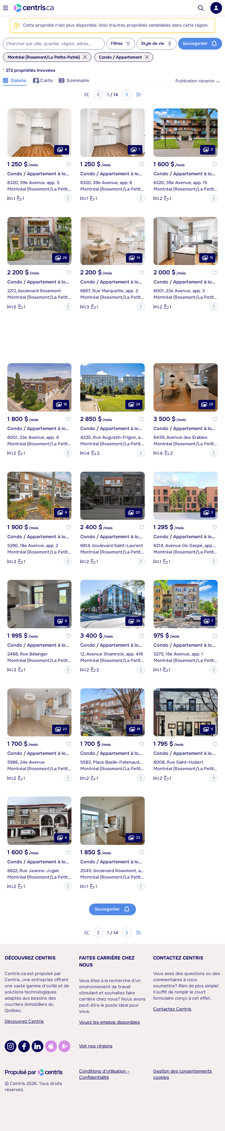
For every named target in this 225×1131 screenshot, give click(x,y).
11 (212, 149)
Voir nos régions (95, 1046)
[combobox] (54, 44)
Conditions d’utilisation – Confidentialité (104, 1074)
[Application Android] (64, 1046)
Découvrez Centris (30, 958)
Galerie (18, 80)
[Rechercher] (201, 8)
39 (138, 621)
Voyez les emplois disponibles (109, 1022)
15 (211, 257)
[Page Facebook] (24, 1046)
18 (65, 404)
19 (138, 729)
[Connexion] (216, 8)
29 (65, 257)
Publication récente (194, 81)
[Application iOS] (51, 1046)
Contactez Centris (178, 958)
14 (138, 257)
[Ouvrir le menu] (5, 8)
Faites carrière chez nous (106, 961)
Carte (46, 80)
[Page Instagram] (10, 1046)
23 (65, 729)
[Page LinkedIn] (37, 1046)
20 (138, 512)
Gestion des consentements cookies (182, 1074)
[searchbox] (50, 44)
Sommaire (78, 80)
